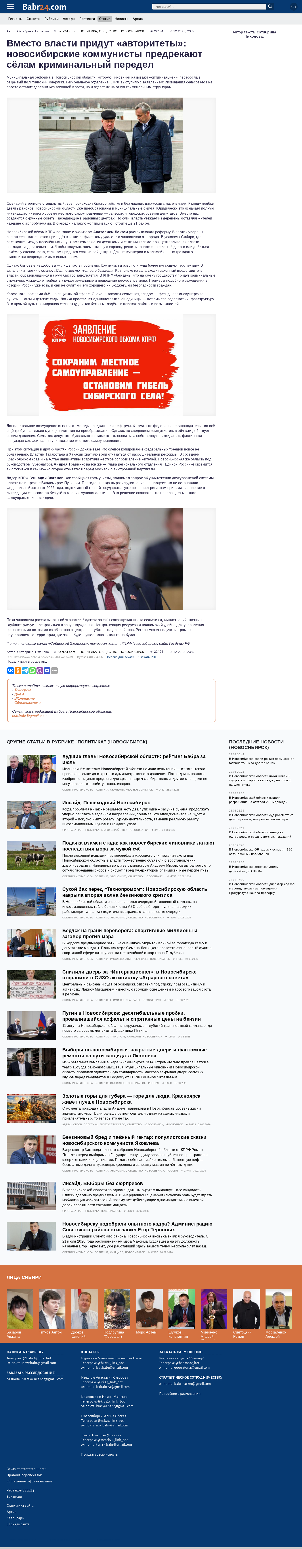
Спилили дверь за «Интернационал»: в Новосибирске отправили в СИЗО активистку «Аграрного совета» (129, 975)
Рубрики (51, 19)
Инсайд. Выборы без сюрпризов (102, 1183)
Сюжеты (33, 19)
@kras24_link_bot (111, 1401)
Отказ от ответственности (27, 1469)
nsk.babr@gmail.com (29, 716)
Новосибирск (132, 31)
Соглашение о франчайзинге (29, 1481)
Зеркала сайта (18, 1524)
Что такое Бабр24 (20, 1490)
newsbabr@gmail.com (39, 1363)
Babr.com (44, 7)
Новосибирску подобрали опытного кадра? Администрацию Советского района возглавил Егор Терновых (137, 1227)
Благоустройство (114, 830)
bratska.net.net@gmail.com (42, 1379)
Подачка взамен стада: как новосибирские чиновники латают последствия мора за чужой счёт (138, 846)
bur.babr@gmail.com (112, 1367)
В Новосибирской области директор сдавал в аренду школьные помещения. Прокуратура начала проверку (261, 888)
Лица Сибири (24, 1277)
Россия (153, 1083)
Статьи (104, 19)
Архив (138, 19)
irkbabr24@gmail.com (113, 1387)
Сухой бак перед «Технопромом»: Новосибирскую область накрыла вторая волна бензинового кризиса (135, 892)
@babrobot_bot (187, 1363)
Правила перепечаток (24, 1475)
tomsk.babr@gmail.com (114, 1444)
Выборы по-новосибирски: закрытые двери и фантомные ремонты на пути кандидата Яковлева (134, 1052)
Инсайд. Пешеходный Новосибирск (106, 802)
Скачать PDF (147, 657)
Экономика (118, 876)
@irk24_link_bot (109, 1382)
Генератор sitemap (107, 1539)
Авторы (69, 19)
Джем (19, 694)
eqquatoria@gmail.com (192, 1367)
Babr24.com (66, 31)
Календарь (15, 1518)
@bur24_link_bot (110, 1363)
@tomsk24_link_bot (112, 1440)
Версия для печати (120, 657)
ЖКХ (128, 789)
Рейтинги (87, 19)
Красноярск (174, 1124)
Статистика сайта (20, 1505)
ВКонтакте (24, 698)
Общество (108, 31)
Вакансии (14, 1496)
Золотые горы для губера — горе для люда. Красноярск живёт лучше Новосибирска (131, 1099)
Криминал (117, 1000)
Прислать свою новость (99, 1454)
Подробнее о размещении (180, 1393)
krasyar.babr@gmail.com (114, 1406)
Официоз (116, 1252)
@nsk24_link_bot (110, 1420)
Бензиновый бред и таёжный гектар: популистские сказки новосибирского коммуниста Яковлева (134, 1140)
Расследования (121, 959)
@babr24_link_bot (37, 1358)
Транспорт (117, 1036)
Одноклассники (27, 702)
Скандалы (117, 789)
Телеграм (22, 690)
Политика (88, 31)
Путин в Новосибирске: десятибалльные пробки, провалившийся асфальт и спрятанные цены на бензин (131, 1016)
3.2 (34, 1539)
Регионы (15, 19)
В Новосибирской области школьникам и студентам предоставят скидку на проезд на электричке (260, 780)
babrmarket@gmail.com (192, 1383)
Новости (121, 19)
